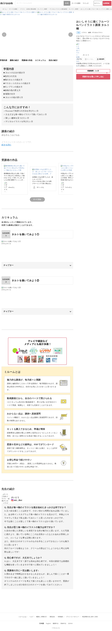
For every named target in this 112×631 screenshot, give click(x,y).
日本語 (41, 623)
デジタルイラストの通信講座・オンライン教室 (64, 9)
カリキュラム (40, 60)
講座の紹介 (14, 60)
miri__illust (18, 500)
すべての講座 (76, 3)
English (48, 623)
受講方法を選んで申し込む (93, 77)
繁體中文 (56, 623)
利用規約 (60, 616)
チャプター (9, 265)
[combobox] (43, 3)
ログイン (97, 3)
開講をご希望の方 (41, 616)
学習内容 (3, 60)
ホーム (5, 9)
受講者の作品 (27, 60)
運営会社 (52, 616)
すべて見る (37, 199)
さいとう (86, 55)
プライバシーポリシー (72, 616)
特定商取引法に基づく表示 (90, 616)
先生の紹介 (53, 60)
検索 (67, 3)
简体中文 (63, 623)
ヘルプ (31, 616)
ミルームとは (22, 616)
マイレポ (86, 3)
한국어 (70, 623)
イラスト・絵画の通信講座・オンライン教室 (33, 9)
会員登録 (106, 3)
